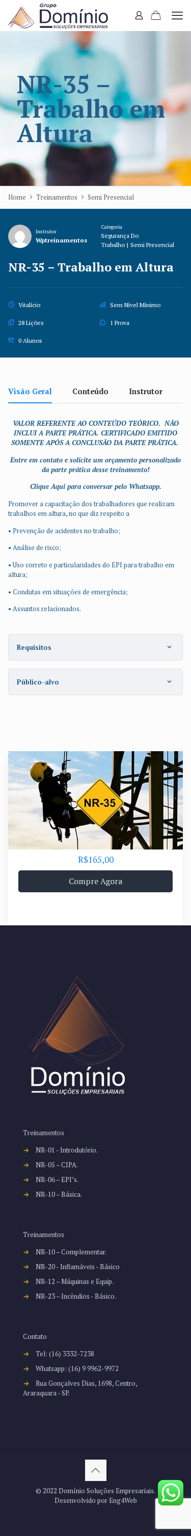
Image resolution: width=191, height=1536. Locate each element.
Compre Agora (95, 881)
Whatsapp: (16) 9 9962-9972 (77, 1368)
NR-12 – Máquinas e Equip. (75, 1281)
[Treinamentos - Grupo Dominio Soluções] (58, 15)
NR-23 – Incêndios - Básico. (76, 1296)
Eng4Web (123, 1500)
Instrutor (46, 231)
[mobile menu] (177, 15)
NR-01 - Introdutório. (67, 1150)
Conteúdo (90, 392)
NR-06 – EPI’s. (57, 1179)
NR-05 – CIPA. (57, 1164)
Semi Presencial (152, 245)
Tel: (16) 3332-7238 (65, 1353)
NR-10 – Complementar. (71, 1251)
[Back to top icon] (95, 1470)
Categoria (111, 226)
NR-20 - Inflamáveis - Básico (78, 1266)
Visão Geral (30, 392)
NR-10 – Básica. (59, 1194)
